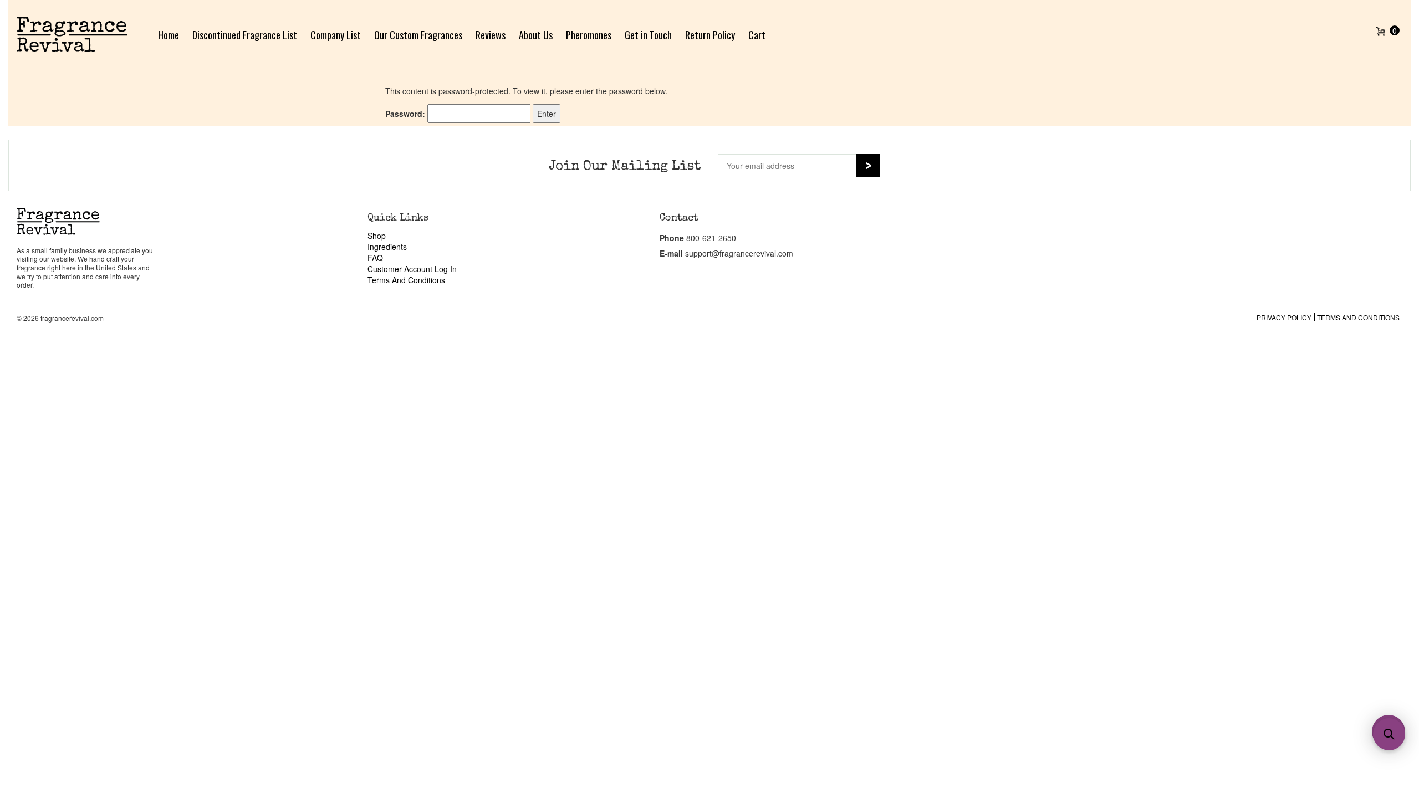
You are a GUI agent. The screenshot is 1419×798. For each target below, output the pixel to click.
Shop (376, 235)
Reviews (491, 35)
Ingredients (387, 246)
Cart (756, 35)
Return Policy (710, 35)
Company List (335, 35)
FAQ (375, 257)
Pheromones (588, 35)
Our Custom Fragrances (418, 35)
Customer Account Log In (412, 268)
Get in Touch (648, 35)
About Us (536, 35)
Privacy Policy (1284, 317)
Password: (406, 113)
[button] (1389, 734)
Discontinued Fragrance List (244, 35)
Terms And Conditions (406, 279)
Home (168, 35)
